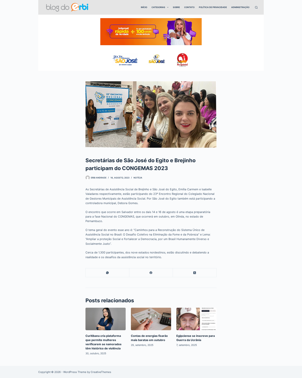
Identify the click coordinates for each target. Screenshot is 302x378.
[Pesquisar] (256, 7)
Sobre (176, 7)
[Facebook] (151, 272)
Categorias (158, 7)
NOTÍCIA (138, 177)
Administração (240, 7)
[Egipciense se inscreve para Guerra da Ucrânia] (196, 319)
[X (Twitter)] (195, 272)
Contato (189, 7)
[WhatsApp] (107, 272)
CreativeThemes (101, 372)
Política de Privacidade (213, 7)
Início (144, 7)
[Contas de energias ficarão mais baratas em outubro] (151, 319)
